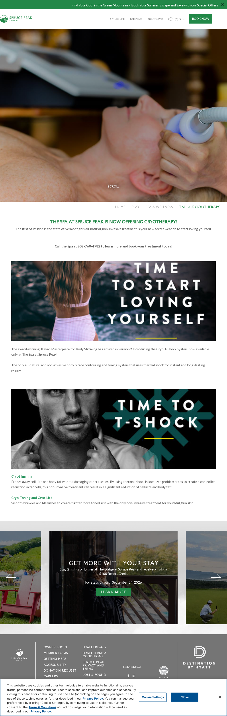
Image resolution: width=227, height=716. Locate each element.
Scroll (113, 186)
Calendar (136, 19)
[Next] (216, 577)
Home (120, 206)
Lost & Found (94, 675)
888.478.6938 (132, 666)
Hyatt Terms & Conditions (95, 654)
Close (185, 697)
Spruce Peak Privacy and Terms (93, 665)
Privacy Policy (93, 698)
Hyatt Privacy (95, 647)
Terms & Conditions (42, 707)
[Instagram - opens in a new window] (134, 676)
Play (135, 206)
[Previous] (11, 577)
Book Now (200, 18)
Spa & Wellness (159, 206)
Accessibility (55, 665)
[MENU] (220, 19)
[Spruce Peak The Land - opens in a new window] (164, 674)
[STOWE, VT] (19, 664)
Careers (51, 676)
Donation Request (60, 670)
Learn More (111, 593)
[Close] (220, 697)
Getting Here (55, 659)
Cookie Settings (153, 697)
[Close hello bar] (222, 4)
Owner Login (55, 647)
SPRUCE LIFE (117, 19)
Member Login (56, 653)
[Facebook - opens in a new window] (128, 676)
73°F (178, 19)
